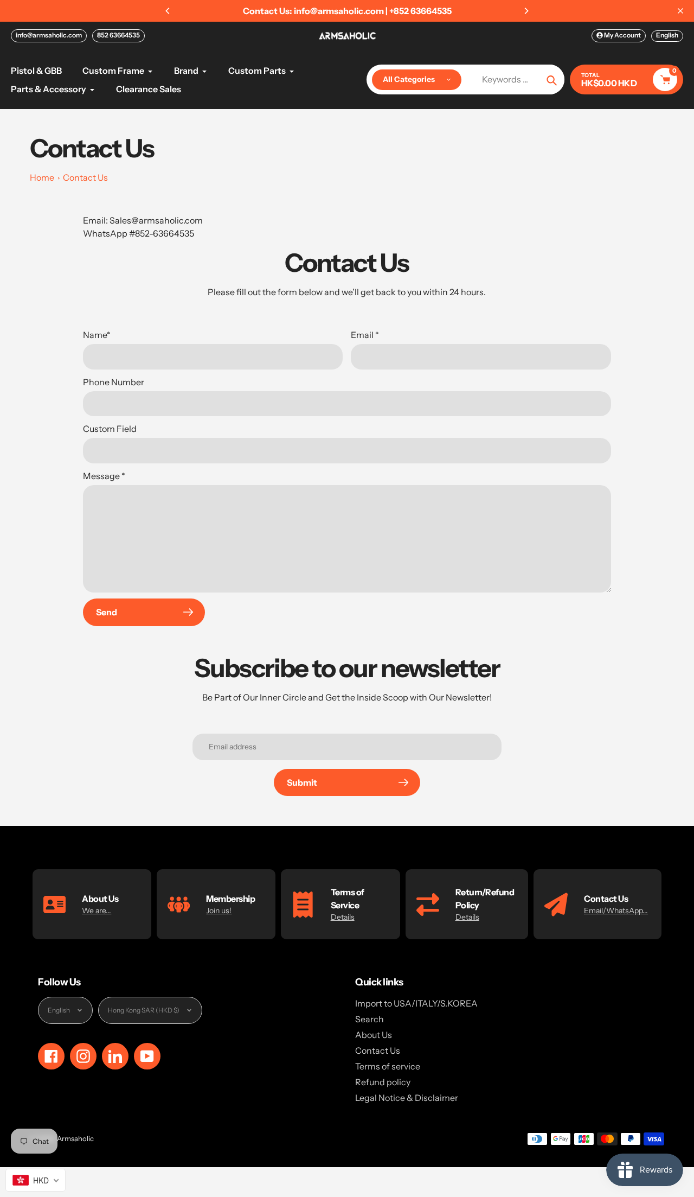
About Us (373, 1034)
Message (104, 475)
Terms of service (387, 1066)
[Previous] (168, 10)
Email (365, 334)
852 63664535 (118, 35)
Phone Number (113, 382)
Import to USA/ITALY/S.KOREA (416, 1003)
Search (369, 1019)
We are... (96, 910)
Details (343, 917)
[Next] (525, 10)
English (667, 35)
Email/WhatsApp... (616, 910)
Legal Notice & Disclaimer (406, 1097)
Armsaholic (75, 1138)
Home (42, 177)
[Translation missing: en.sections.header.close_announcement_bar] (680, 10)
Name (97, 334)
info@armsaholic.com (49, 35)
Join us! (219, 910)
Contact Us (85, 177)
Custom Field (110, 428)
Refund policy (382, 1082)
